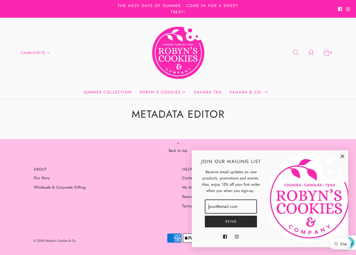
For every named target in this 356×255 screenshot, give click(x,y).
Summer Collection (108, 92)
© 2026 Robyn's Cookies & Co (55, 240)
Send (231, 221)
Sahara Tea (208, 92)
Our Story (42, 178)
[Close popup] (342, 156)
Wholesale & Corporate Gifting (60, 187)
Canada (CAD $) (33, 52)
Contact (188, 178)
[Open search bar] (298, 52)
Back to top (178, 150)
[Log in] (314, 52)
